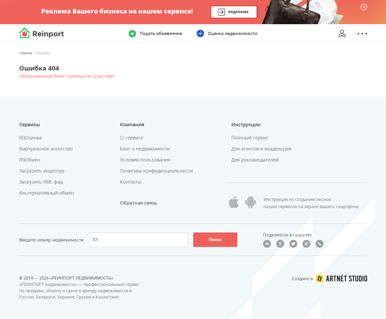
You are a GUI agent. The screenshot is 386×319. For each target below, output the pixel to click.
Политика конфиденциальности (156, 171)
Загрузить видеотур (41, 171)
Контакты (131, 182)
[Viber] (306, 244)
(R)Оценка (30, 137)
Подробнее (238, 12)
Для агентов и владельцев (261, 148)
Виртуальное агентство (46, 148)
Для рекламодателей (255, 159)
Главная (25, 53)
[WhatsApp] (320, 244)
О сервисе (131, 137)
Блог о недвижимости (145, 148)
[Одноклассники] (280, 244)
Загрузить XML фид (41, 182)
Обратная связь (138, 203)
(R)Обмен (29, 159)
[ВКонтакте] (267, 244)
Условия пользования (145, 159)
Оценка (232, 33)
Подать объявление (161, 33)
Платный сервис (250, 137)
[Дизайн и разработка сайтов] (341, 278)
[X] (293, 244)
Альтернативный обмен (46, 193)
